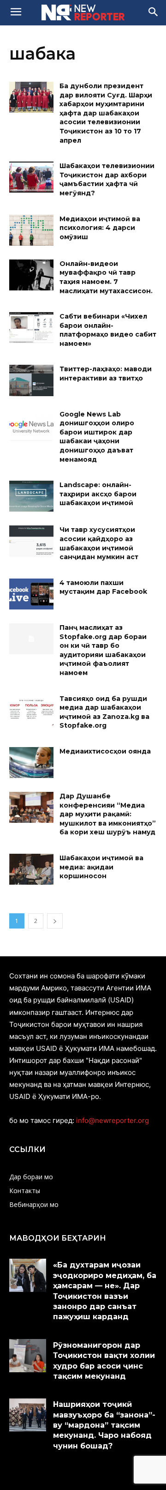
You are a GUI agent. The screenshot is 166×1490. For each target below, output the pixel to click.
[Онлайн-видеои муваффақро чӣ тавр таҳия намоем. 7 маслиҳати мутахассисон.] (31, 274)
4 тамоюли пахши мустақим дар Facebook (103, 587)
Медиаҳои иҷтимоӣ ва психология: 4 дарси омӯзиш (99, 228)
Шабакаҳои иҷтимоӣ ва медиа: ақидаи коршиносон (101, 867)
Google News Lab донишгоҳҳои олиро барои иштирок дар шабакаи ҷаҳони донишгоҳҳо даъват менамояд (96, 437)
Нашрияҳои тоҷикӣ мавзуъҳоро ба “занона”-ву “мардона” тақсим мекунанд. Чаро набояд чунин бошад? (104, 1425)
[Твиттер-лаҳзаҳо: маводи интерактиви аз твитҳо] (31, 380)
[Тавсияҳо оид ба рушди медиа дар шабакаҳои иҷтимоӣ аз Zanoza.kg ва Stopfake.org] (31, 709)
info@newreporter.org (112, 1120)
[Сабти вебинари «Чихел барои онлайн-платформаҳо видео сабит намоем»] (31, 327)
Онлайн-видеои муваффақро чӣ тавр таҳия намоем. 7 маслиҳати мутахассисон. (106, 277)
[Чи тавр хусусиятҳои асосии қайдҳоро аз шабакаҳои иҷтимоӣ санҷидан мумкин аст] (31, 540)
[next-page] (55, 921)
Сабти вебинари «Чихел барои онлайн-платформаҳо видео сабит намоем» (107, 330)
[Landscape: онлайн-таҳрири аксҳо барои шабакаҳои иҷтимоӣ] (31, 496)
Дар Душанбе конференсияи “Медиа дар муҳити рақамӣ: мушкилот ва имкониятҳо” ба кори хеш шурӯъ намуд (107, 814)
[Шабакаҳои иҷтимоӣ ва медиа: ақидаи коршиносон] (31, 869)
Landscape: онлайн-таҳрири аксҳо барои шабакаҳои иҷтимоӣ (97, 494)
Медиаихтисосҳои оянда (105, 751)
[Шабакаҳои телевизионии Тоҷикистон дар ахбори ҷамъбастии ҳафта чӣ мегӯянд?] (31, 177)
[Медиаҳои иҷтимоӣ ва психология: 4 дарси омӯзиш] (31, 230)
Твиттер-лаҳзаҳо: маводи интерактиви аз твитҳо (105, 373)
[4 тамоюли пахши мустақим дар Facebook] (31, 594)
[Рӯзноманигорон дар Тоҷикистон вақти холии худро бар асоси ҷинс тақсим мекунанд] (27, 1355)
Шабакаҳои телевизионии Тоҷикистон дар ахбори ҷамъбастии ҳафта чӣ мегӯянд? (106, 179)
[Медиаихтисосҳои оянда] (31, 762)
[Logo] (83, 12)
